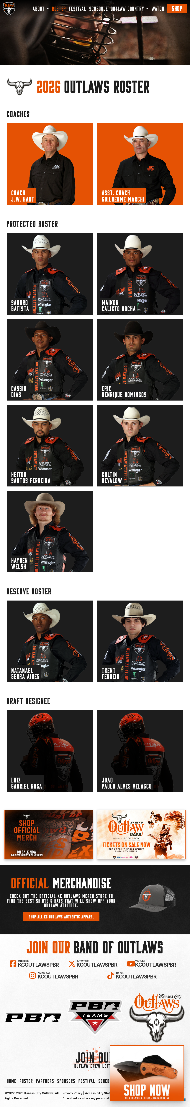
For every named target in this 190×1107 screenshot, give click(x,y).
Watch (158, 8)
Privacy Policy (72, 1093)
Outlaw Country (127, 8)
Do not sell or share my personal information (94, 1098)
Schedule (98, 8)
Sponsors (66, 1080)
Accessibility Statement (102, 1093)
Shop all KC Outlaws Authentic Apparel (61, 916)
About (39, 8)
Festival (77, 8)
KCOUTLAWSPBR (38, 963)
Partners (45, 1080)
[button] (50, 164)
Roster (59, 8)
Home (12, 1080)
